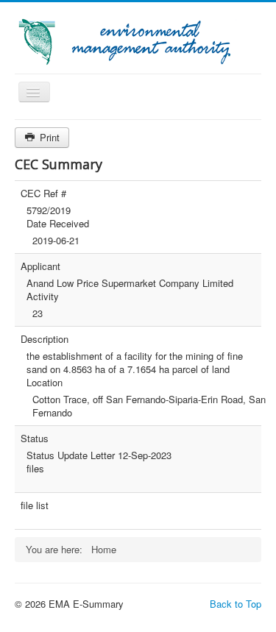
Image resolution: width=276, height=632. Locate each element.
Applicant (40, 266)
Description (44, 339)
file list (35, 505)
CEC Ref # (43, 193)
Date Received (57, 223)
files (35, 468)
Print (48, 137)
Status (35, 438)
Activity (42, 296)
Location (44, 382)
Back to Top (235, 604)
